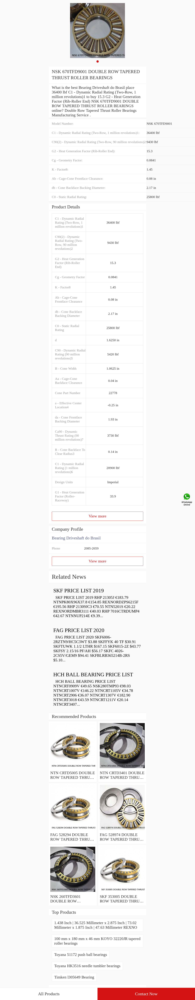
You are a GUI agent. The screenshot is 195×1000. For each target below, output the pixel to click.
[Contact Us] (187, 500)
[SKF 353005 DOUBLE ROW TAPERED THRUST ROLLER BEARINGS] (122, 892)
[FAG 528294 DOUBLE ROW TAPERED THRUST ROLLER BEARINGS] (73, 830)
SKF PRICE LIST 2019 (78, 591)
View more (97, 516)
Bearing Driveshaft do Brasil (76, 538)
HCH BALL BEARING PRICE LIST (93, 675)
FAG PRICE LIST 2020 (78, 630)
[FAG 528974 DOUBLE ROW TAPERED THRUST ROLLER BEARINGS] (122, 830)
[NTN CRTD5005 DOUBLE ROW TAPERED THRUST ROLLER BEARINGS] (73, 768)
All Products (49, 993)
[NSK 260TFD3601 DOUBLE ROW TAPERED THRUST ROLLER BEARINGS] (73, 892)
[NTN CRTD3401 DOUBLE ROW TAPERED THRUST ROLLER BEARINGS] (122, 768)
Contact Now (146, 993)
